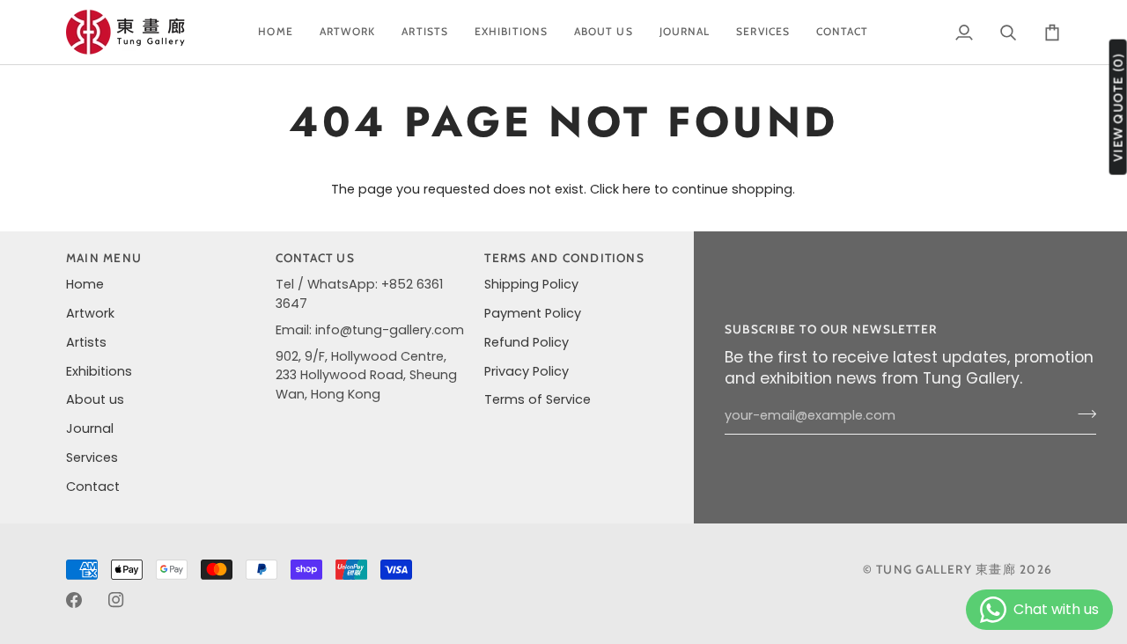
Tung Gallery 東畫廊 (946, 569)
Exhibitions (99, 371)
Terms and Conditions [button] (564, 258)
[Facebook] (74, 600)
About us (95, 399)
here (636, 189)
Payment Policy (532, 313)
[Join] (1081, 413)
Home (85, 284)
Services (92, 457)
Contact (93, 486)
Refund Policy (526, 342)
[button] (347, 32)
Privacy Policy (526, 371)
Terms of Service (537, 399)
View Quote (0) (1118, 107)
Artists (86, 342)
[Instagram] (116, 600)
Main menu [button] (104, 258)
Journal (90, 428)
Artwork (90, 313)
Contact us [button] (315, 258)
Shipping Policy (531, 284)
